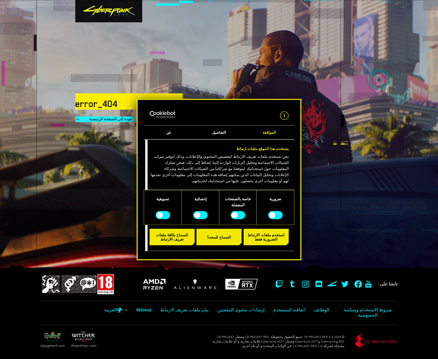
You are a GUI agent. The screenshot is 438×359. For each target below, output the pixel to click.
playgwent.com (53, 346)
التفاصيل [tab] (219, 132)
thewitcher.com (83, 346)
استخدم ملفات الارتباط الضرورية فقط (266, 237)
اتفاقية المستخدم (289, 310)
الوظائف (321, 310)
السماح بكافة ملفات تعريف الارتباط (172, 237)
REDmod (144, 310)
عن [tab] (168, 132)
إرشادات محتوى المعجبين (241, 310)
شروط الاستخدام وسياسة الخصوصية (368, 313)
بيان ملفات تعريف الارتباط (184, 310)
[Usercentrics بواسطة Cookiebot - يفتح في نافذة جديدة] (172, 114)
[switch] (239, 215)
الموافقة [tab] (269, 132)
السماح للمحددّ (219, 237)
